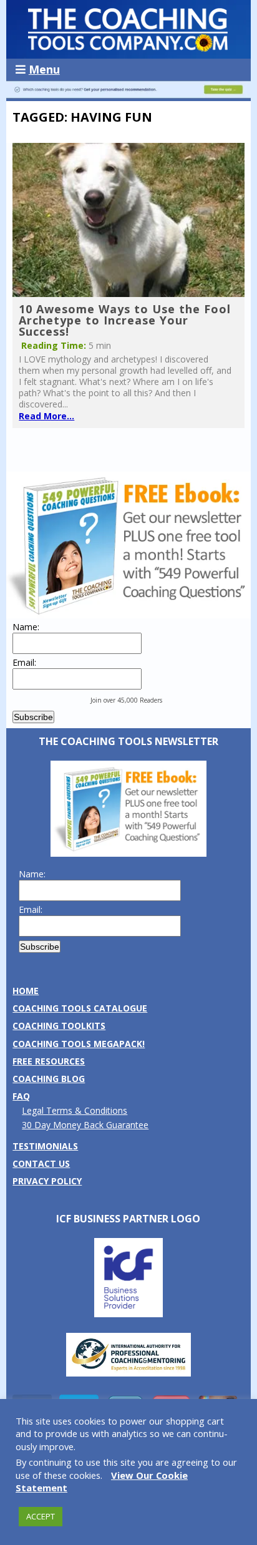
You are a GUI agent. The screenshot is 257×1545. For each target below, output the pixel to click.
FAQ (21, 1096)
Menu (44, 69)
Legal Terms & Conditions (74, 1110)
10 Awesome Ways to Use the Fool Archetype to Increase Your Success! (125, 320)
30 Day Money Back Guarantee (85, 1125)
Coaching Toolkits (58, 1025)
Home (25, 991)
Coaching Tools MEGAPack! (78, 1044)
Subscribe (33, 717)
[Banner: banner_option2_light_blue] (128, 95)
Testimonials (45, 1146)
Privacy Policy (47, 1181)
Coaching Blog (48, 1078)
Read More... (46, 416)
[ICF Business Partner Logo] (128, 1314)
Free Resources (48, 1061)
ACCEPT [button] (40, 1516)
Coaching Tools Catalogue (79, 1008)
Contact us (41, 1163)
